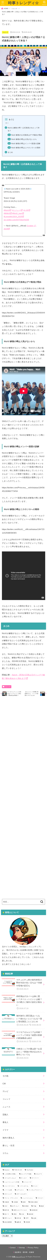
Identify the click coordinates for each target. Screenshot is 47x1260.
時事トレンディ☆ (23, 3)
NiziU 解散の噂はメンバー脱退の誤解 (25, 143)
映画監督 (34, 1210)
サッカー (24, 1178)
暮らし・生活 (8, 1145)
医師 (24, 1202)
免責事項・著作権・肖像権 (24, 1252)
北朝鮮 (16, 1202)
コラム (5, 1153)
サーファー (35, 1178)
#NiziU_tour (17, 213)
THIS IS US (18, 1170)
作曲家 (6, 1202)
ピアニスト (20, 1190)
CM (4, 1084)
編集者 (19, 1222)
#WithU (7, 213)
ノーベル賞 (8, 1190)
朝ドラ (6, 1214)
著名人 (5, 1122)
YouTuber (30, 1170)
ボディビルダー (22, 1194)
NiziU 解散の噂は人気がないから (24, 139)
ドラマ (5, 1130)
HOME (6, 8)
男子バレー (8, 1218)
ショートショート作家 (11, 1182)
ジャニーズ (27, 1182)
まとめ (10, 152)
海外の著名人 (8, 1138)
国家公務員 (34, 1202)
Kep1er (7, 1170)
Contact (13, 1248)
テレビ (5, 1091)
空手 (27, 1218)
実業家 (26, 1206)
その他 (5, 1076)
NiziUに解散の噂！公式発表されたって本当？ (24, 129)
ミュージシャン (27, 1198)
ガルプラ (39, 1174)
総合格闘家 (8, 1222)
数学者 (6, 1210)
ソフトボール (24, 1186)
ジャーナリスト (9, 1186)
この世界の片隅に (10, 1174)
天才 (5, 1206)
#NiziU (6, 210)
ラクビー (40, 1198)
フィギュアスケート (35, 1190)
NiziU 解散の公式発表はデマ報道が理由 (26, 135)
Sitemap (22, 1248)
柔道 (15, 1214)
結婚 (34, 1218)
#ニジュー (16, 210)
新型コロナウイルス (20, 1210)
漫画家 (31, 1214)
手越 (34, 1206)
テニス (35, 1186)
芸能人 (5, 1114)
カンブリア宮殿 (26, 1174)
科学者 (19, 1218)
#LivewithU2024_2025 (13, 217)
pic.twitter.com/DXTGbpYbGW (16, 220)
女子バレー (16, 1206)
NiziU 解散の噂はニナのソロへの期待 (25, 148)
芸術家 (28, 1222)
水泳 (22, 1214)
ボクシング (8, 1194)
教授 (42, 1206)
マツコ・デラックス (11, 1198)
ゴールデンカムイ (10, 1178)
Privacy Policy (33, 1248)
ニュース (6, 1107)
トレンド (14, 8)
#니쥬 (26, 210)
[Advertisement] (23, 797)
